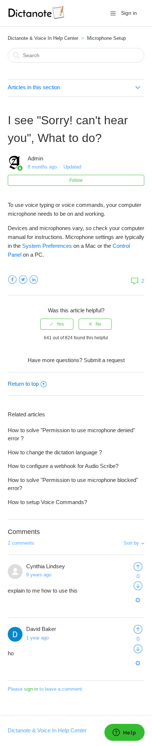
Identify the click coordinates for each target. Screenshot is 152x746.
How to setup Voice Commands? (47, 502)
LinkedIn (33, 279)
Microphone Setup (106, 38)
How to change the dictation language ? (55, 452)
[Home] (37, 17)
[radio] (56, 324)
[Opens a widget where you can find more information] (124, 733)
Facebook (12, 279)
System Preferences (47, 246)
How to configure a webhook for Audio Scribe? (63, 466)
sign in (31, 689)
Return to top (23, 384)
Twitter (23, 279)
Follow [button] (76, 180)
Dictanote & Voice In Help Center (43, 38)
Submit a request (104, 360)
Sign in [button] (129, 13)
